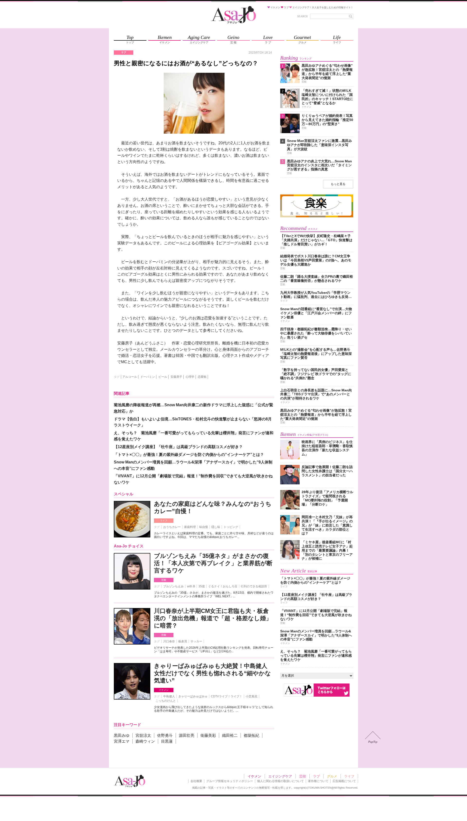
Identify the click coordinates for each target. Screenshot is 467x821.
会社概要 (196, 781)
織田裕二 (230, 735)
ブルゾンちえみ (173, 586)
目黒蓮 (167, 741)
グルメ (332, 776)
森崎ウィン (145, 741)
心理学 (190, 376)
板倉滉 (182, 641)
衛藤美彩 (208, 735)
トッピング (231, 527)
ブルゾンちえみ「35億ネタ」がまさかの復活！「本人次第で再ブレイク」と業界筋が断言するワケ (213, 563)
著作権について (318, 781)
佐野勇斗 (165, 735)
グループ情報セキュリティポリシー (229, 781)
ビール (162, 376)
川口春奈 (169, 641)
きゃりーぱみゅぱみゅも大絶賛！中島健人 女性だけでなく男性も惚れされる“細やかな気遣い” (212, 673)
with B (191, 586)
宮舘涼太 (143, 735)
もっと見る (338, 184)
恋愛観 (202, 376)
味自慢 (203, 527)
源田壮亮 (186, 735)
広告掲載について (344, 781)
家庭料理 (190, 527)
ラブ (316, 776)
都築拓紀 (251, 735)
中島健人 (169, 696)
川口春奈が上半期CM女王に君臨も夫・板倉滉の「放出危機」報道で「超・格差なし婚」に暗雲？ (213, 618)
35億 (201, 586)
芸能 (163, 580)
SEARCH (302, 16)
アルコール (129, 376)
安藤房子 (176, 376)
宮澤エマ (121, 741)
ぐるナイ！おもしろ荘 (222, 586)
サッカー (196, 641)
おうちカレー (172, 527)
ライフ (163, 520)
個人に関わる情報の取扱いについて (280, 781)
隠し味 (215, 527)
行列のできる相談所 (254, 586)
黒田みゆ (121, 735)
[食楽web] (316, 216)
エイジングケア (280, 776)
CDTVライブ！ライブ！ (226, 696)
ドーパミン (147, 376)
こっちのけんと (165, 700)
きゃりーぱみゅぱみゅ (192, 696)
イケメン (164, 690)
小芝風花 (251, 696)
